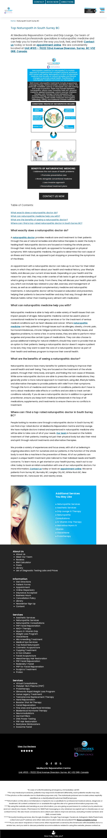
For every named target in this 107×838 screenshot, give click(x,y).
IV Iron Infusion (23, 653)
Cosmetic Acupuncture (28, 647)
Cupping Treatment (26, 650)
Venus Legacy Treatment (29, 694)
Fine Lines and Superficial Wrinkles (33, 707)
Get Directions (23, 581)
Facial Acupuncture (26, 655)
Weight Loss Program (27, 633)
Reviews (20, 559)
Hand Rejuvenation (25, 699)
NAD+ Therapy (23, 628)
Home (13, 21)
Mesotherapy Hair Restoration (31, 658)
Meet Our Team (24, 556)
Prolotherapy (23, 688)
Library (19, 567)
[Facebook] (51, 763)
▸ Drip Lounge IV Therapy (68, 511)
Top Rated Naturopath (27, 644)
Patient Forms (23, 584)
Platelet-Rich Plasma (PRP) (30, 686)
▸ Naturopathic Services (68, 504)
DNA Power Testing (26, 718)
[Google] (46, 763)
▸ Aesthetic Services (66, 507)
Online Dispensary (25, 590)
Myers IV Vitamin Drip (27, 631)
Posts (19, 565)
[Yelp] (60, 763)
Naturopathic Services (27, 620)
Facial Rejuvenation (26, 705)
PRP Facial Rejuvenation (28, 625)
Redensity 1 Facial (25, 663)
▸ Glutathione (62, 532)
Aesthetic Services (25, 617)
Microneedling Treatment (29, 639)
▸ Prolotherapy (63, 536)
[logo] (12, 13)
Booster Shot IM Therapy (28, 702)
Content (20, 606)
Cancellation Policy (26, 598)
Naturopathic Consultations (30, 623)
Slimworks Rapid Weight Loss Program (35, 691)
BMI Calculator (23, 562)
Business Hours (23, 595)
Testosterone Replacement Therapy (35, 697)
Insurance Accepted (26, 592)
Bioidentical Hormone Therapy (31, 710)
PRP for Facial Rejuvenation (30, 666)
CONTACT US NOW (53, 196)
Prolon (19, 672)
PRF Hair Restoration (26, 721)
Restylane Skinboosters (28, 724)
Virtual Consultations (26, 683)
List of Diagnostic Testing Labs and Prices (37, 570)
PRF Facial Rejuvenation (28, 661)
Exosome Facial (24, 726)
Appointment (23, 587)
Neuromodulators (25, 713)
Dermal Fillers (23, 716)
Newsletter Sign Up (25, 603)
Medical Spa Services (27, 642)
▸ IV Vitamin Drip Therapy (69, 521)
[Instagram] (56, 763)
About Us (20, 554)
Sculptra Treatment (26, 669)
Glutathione (22, 636)
